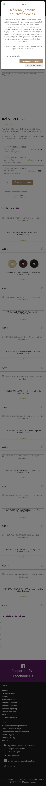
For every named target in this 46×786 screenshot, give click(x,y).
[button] (12, 56)
